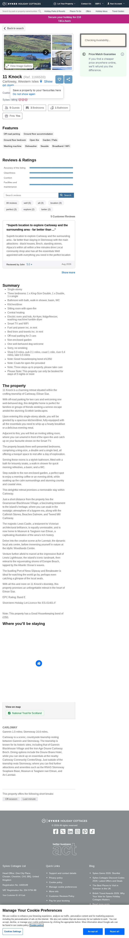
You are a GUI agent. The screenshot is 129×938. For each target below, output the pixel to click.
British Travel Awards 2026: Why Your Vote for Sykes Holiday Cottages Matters (109, 896)
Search (67, 195)
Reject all (114, 931)
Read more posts (101, 904)
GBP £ (98, 4)
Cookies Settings (12, 931)
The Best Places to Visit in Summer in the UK (105, 887)
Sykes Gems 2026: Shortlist (106, 873)
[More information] (122, 54)
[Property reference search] (39, 11)
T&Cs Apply (64, 20)
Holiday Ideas (101, 11)
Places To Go (75, 11)
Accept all (93, 931)
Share (68, 79)
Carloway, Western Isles (27, 83)
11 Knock (12, 76)
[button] (9, 52)
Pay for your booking (59, 900)
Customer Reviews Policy (61, 896)
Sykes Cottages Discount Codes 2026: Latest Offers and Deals (108, 879)
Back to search (15, 28)
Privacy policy (56, 877)
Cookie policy (55, 882)
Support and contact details (62, 873)
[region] (64, 921)
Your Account (115, 4)
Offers (88, 11)
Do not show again (24, 94)
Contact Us (86, 4)
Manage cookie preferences (63, 887)
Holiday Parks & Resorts (54, 11)
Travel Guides (118, 11)
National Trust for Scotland (27, 713)
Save (59, 79)
